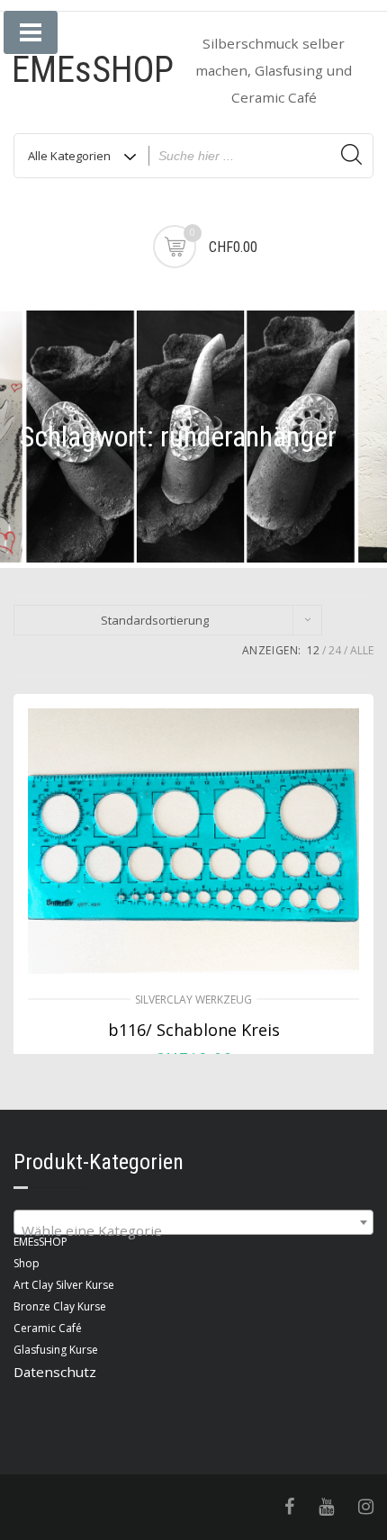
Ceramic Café (48, 1328)
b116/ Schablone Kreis (194, 1030)
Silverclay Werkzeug (193, 999)
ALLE (362, 650)
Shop (27, 1263)
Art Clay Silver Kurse (64, 1284)
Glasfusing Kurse (56, 1349)
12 (313, 650)
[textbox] (193, 1230)
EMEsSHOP (93, 70)
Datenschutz (55, 1372)
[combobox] (194, 1222)
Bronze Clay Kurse (60, 1306)
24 (334, 650)
